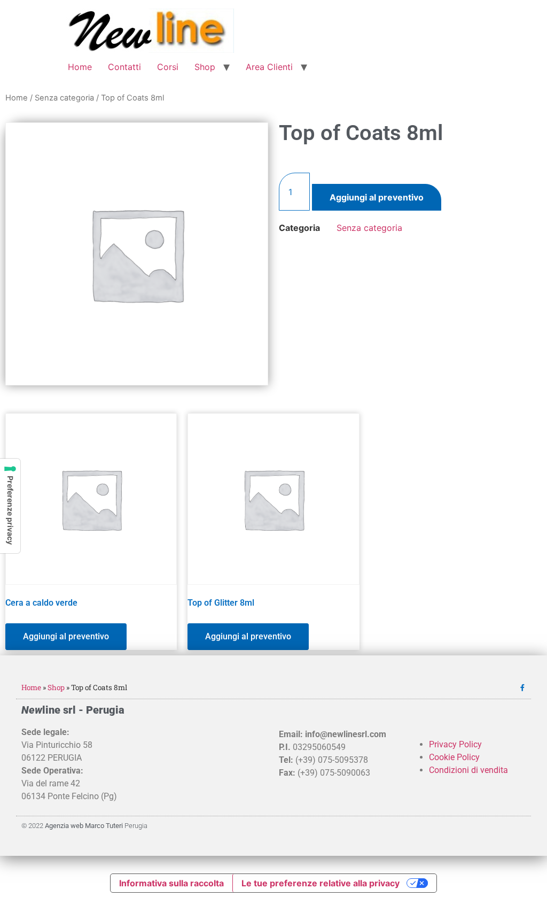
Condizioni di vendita (468, 770)
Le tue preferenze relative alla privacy (320, 883)
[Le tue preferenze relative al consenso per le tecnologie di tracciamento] (10, 506)
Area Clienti (269, 66)
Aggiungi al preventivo (377, 197)
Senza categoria (64, 98)
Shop (204, 66)
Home (80, 66)
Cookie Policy (454, 757)
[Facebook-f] (522, 687)
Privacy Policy (455, 744)
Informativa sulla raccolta (171, 883)
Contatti (124, 66)
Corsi (167, 66)
